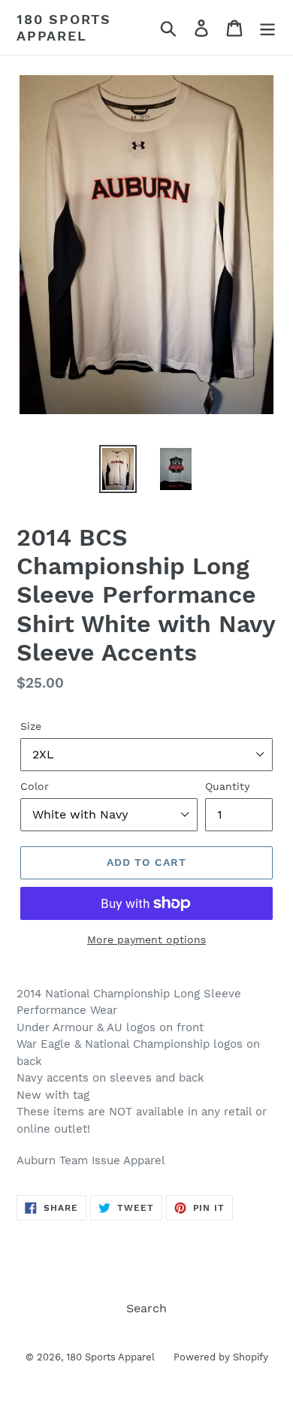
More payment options (146, 939)
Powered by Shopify (221, 1357)
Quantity (227, 786)
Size (30, 726)
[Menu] (267, 27)
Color (34, 786)
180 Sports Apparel (64, 27)
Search (146, 1308)
